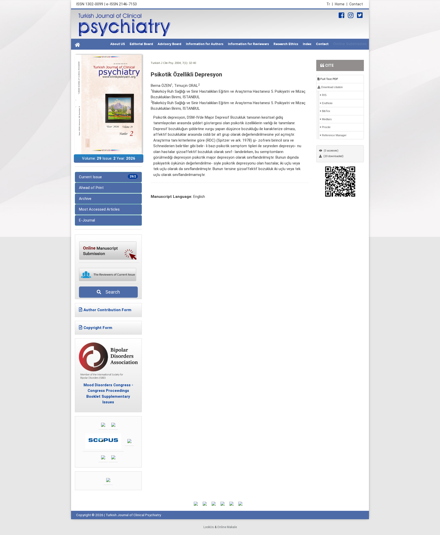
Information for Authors (204, 44)
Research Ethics (285, 44)
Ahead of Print (91, 187)
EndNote (327, 103)
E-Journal (87, 220)
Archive (85, 198)
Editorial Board (141, 44)
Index (307, 44)
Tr (329, 4)
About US (117, 44)
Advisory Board (169, 44)
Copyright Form (98, 327)
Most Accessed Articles (99, 209)
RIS (323, 95)
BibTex (325, 111)
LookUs (208, 527)
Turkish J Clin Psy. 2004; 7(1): (169, 62)
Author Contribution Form (107, 310)
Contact (356, 4)
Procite (326, 127)
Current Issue (107, 177)
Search (111, 292)
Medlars (326, 119)
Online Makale (227, 527)
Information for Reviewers (248, 44)
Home (341, 4)
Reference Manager (334, 135)
